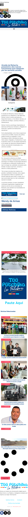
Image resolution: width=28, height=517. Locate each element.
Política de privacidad (14, 503)
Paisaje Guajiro (15, 252)
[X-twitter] (5, 16)
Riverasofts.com (17, 506)
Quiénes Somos (10, 500)
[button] (14, 29)
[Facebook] (2, 16)
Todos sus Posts (6, 205)
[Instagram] (9, 16)
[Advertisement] (14, 48)
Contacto (19, 500)
